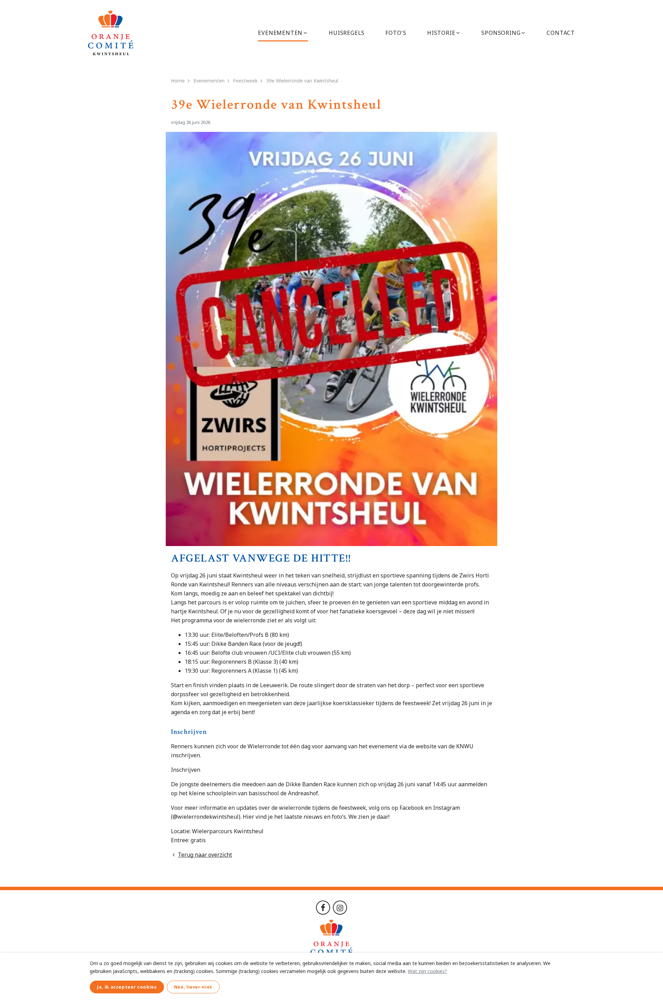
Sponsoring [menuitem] (500, 33)
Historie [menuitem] (441, 33)
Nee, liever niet (193, 987)
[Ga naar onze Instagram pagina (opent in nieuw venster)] (340, 907)
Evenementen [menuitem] (280, 33)
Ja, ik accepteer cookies (127, 987)
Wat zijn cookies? (427, 971)
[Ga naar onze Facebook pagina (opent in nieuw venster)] (323, 907)
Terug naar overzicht (205, 854)
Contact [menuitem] (561, 33)
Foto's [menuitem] (395, 33)
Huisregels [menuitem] (347, 33)
